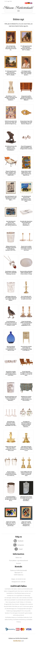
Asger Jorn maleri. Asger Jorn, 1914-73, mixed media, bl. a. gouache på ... (11, 523)
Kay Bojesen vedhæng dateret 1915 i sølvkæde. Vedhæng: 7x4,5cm (11, 273)
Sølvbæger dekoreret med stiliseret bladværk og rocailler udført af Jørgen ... (11, 298)
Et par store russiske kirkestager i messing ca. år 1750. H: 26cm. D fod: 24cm (26, 248)
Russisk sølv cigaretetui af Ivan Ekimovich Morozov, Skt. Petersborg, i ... (26, 223)
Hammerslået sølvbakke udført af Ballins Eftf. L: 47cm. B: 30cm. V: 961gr (26, 273)
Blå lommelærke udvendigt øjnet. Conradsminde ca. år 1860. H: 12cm (11, 348)
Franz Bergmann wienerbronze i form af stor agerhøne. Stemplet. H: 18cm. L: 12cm (11, 323)
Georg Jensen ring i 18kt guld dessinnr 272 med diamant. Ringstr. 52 (26, 122)
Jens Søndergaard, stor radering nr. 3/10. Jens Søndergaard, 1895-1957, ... (11, 198)
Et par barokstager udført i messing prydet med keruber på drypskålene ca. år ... (26, 323)
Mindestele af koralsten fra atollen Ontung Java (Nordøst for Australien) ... (26, 498)
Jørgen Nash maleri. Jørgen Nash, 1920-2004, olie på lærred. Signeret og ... (26, 173)
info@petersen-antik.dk (18, 581)
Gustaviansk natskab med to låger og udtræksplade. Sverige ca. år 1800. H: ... (26, 348)
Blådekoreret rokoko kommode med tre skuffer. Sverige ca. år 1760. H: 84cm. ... (26, 398)
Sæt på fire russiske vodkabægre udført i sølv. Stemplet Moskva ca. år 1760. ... (10, 373)
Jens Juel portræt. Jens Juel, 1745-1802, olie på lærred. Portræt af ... (10, 47)
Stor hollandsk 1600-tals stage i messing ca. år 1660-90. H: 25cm (26, 298)
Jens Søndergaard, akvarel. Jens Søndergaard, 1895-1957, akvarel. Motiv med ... (26, 198)
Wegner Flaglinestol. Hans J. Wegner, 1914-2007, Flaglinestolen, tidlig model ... (10, 173)
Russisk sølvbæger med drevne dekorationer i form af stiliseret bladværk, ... (11, 398)
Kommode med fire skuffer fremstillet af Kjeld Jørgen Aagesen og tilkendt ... (26, 97)
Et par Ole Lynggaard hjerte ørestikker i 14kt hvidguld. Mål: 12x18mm (26, 147)
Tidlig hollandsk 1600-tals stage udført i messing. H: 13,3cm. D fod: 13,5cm (10, 448)
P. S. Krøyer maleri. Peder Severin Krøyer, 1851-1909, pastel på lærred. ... (26, 72)
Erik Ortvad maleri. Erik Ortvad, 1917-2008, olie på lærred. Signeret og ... (11, 122)
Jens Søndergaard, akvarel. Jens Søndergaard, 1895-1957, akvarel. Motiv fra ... (11, 223)
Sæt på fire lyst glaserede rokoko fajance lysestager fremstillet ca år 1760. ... (11, 423)
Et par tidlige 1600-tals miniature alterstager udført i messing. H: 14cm (26, 473)
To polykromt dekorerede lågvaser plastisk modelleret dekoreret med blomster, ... (26, 424)
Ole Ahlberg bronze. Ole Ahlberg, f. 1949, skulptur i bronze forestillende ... (11, 148)
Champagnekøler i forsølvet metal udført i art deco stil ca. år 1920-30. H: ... (11, 498)
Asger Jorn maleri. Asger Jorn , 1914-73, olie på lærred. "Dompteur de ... (26, 523)
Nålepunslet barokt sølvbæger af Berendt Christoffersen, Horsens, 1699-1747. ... (11, 248)
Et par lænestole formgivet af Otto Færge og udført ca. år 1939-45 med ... (26, 373)
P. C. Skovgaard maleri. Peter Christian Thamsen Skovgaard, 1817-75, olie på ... (26, 47)
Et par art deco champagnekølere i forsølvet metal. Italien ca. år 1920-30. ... (10, 473)
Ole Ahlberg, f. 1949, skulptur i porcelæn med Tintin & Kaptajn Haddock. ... (11, 97)
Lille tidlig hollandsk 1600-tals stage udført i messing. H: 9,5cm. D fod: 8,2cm (26, 448)
